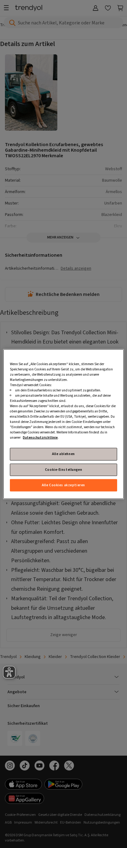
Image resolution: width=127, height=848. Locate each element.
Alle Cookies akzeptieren (63, 485)
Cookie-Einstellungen (63, 469)
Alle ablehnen (63, 454)
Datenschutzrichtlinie (40, 437)
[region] (63, 424)
